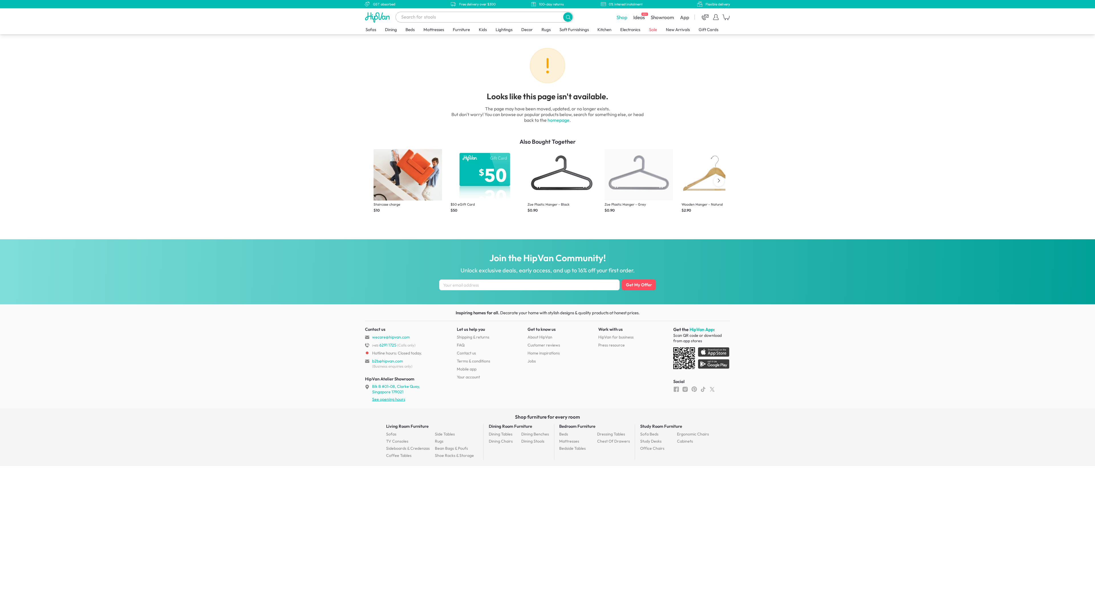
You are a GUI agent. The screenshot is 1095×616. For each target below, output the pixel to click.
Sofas (371, 29)
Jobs (532, 361)
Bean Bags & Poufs (451, 448)
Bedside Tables (572, 448)
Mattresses (433, 29)
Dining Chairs (501, 441)
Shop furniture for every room (547, 417)
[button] (568, 17)
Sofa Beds (649, 434)
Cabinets (685, 441)
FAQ (461, 345)
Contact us (466, 353)
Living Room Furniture (407, 426)
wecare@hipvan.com (391, 337)
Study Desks (651, 441)
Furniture (461, 29)
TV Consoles (397, 441)
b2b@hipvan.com (387, 361)
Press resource (611, 345)
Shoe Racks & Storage (454, 455)
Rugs (546, 29)
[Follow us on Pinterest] (694, 389)
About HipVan (540, 337)
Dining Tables (500, 434)
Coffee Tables (398, 455)
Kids (483, 29)
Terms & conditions (473, 361)
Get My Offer (639, 284)
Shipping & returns (473, 337)
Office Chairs (652, 448)
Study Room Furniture (661, 426)
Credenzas (408, 448)
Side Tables (445, 434)
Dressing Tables (611, 434)
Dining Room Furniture (510, 426)
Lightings (504, 29)
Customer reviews (544, 345)
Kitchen (604, 29)
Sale (653, 29)
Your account (468, 377)
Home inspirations (544, 353)
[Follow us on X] (712, 389)
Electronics (630, 29)
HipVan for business (616, 337)
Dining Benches (535, 434)
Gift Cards (708, 29)
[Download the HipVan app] (701, 359)
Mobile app (466, 369)
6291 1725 (384, 345)
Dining (391, 29)
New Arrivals (678, 29)
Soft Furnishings (574, 29)
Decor (527, 29)
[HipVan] (378, 17)
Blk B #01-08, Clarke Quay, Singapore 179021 (396, 389)
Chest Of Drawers (613, 441)
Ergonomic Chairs (693, 434)
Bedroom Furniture (577, 426)
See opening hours (388, 399)
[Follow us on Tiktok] (703, 389)
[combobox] (484, 17)
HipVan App (701, 329)
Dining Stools (532, 441)
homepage (558, 120)
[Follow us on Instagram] (685, 389)
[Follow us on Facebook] (676, 389)
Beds (410, 29)
